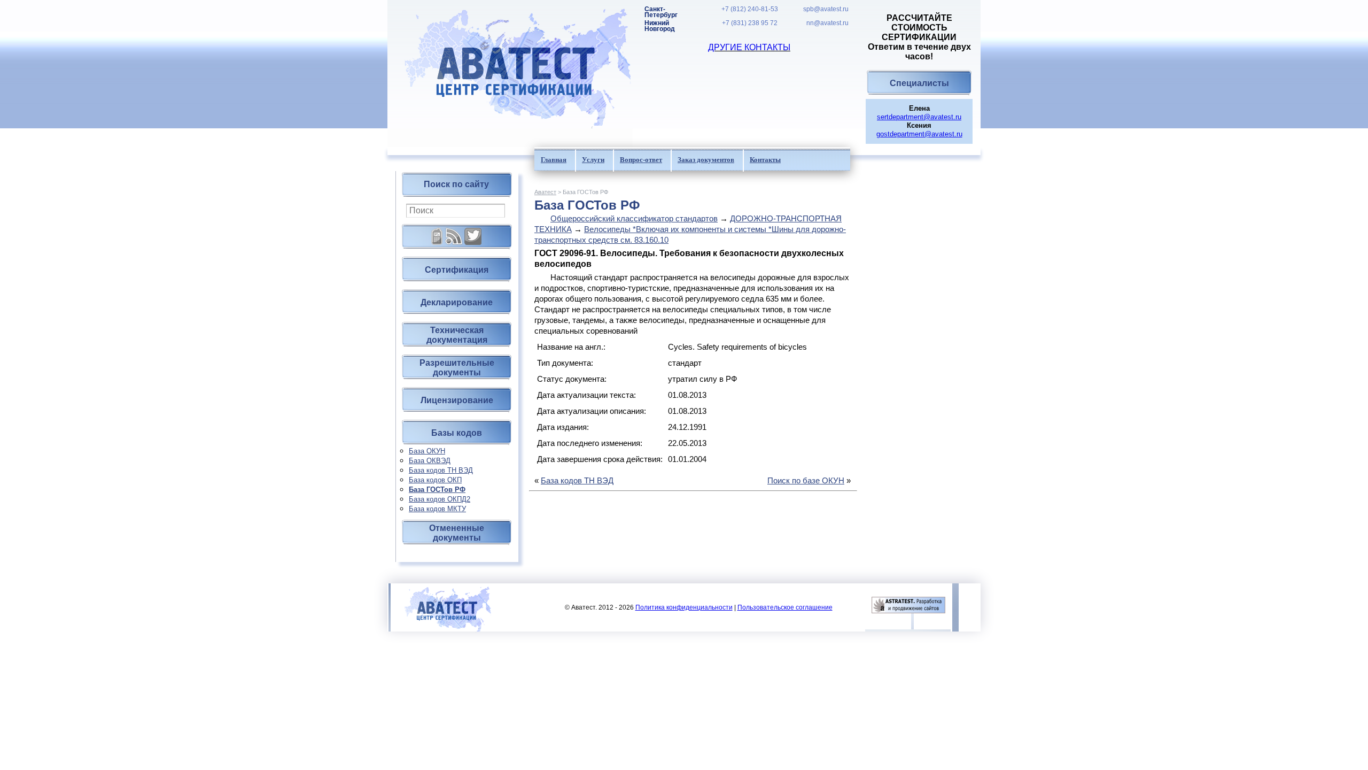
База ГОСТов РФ (437, 490)
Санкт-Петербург (661, 12)
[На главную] (510, 73)
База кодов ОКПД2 (439, 499)
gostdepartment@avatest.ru (919, 134)
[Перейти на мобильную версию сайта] (437, 232)
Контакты (765, 160)
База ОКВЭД (429, 461)
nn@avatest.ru (827, 23)
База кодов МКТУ (437, 509)
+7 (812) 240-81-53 (749, 9)
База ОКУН (427, 451)
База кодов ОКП (435, 480)
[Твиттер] (472, 232)
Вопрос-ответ (641, 160)
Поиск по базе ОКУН (805, 480)
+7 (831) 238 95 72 (750, 23)
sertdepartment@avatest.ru (919, 117)
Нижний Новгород (659, 26)
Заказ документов (706, 160)
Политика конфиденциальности (684, 607)
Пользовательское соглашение (785, 607)
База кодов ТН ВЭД (441, 470)
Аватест (545, 192)
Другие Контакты (749, 47)
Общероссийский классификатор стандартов (634, 218)
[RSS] (453, 232)
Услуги (593, 160)
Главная (553, 160)
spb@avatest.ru (826, 9)
